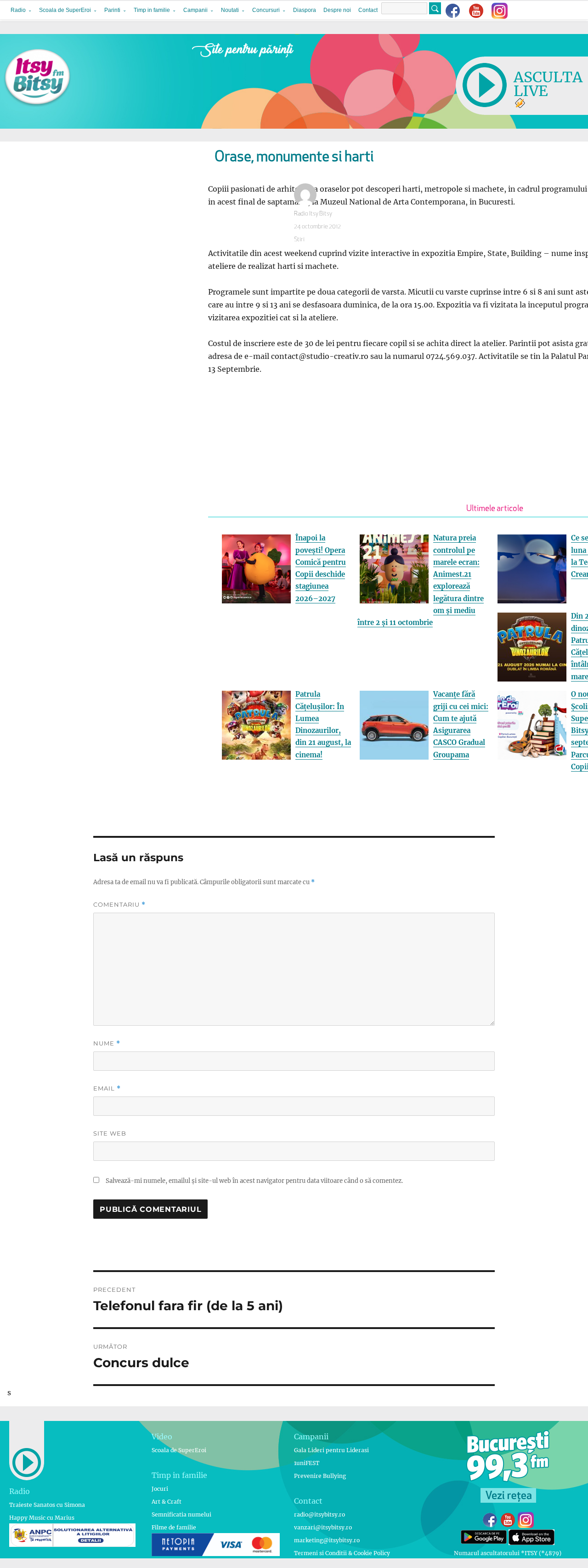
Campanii (195, 10)
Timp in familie (152, 10)
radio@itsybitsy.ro (319, 1514)
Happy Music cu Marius (41, 1517)
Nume (106, 1043)
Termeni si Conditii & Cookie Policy (342, 1553)
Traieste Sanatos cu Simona (47, 1504)
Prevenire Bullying (320, 1475)
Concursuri (266, 10)
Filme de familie (174, 1527)
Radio (18, 10)
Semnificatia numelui (181, 1514)
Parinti (112, 10)
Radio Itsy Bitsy (313, 214)
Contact (368, 10)
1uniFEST (306, 1463)
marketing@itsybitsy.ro (327, 1540)
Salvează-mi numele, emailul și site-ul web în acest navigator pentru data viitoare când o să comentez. (254, 1181)
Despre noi (337, 10)
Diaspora (304, 10)
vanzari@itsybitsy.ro (323, 1527)
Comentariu (119, 905)
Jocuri (160, 1488)
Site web (109, 1133)
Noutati (230, 10)
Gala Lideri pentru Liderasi (331, 1450)
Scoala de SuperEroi (65, 10)
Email (107, 1088)
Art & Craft (166, 1501)
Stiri (299, 240)
